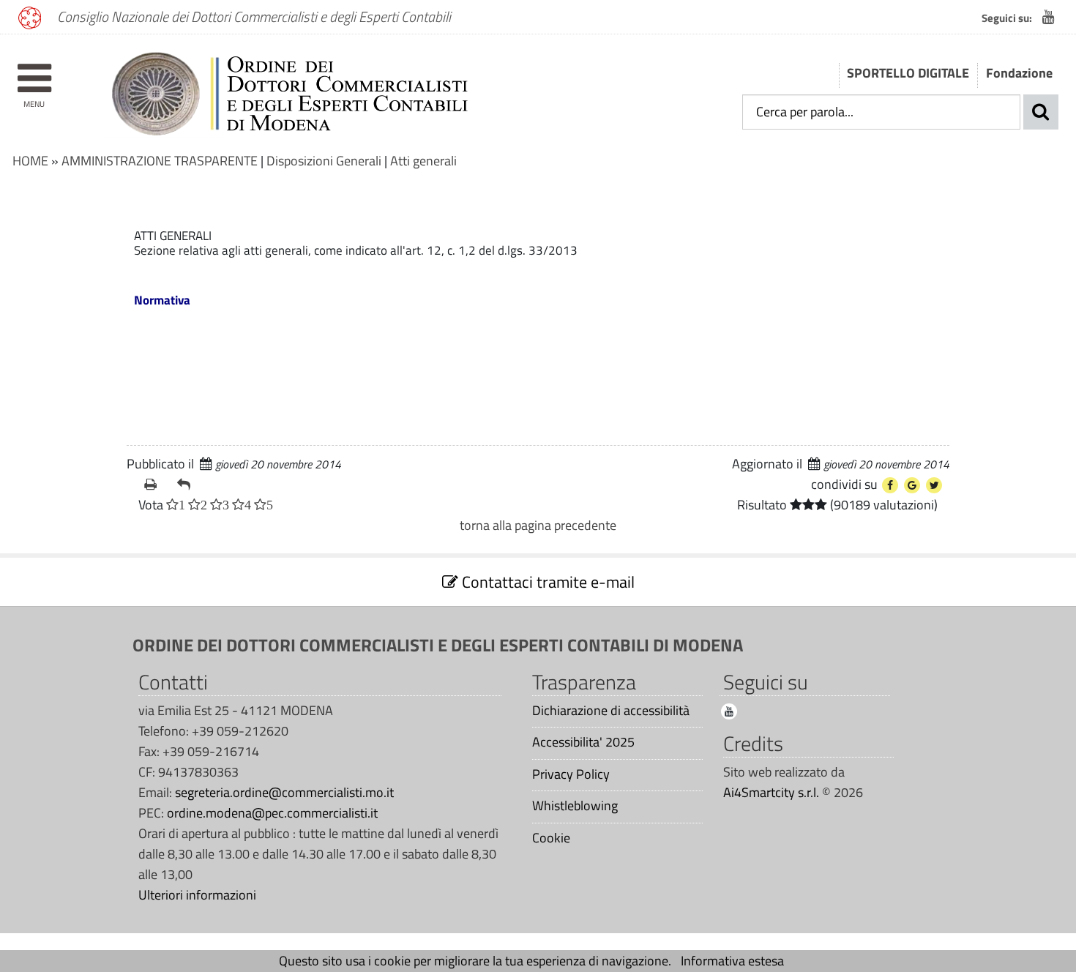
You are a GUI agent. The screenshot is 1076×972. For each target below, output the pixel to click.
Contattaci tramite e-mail (546, 582)
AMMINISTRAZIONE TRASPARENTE (159, 161)
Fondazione (1019, 73)
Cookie (551, 838)
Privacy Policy (571, 774)
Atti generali (423, 161)
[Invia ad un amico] (187, 484)
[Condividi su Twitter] (934, 485)
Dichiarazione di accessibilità (611, 711)
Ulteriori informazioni (197, 895)
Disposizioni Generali (323, 161)
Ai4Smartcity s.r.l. (771, 792)
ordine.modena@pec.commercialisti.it (272, 813)
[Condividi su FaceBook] (890, 485)
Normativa (162, 300)
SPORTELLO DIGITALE (908, 73)
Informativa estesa (732, 961)
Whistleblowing (575, 806)
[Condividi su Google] (912, 485)
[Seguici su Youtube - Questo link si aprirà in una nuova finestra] (1048, 17)
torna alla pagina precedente (538, 525)
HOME (30, 161)
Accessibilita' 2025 (583, 742)
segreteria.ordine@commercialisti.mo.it (284, 792)
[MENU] (34, 71)
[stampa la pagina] (154, 484)
